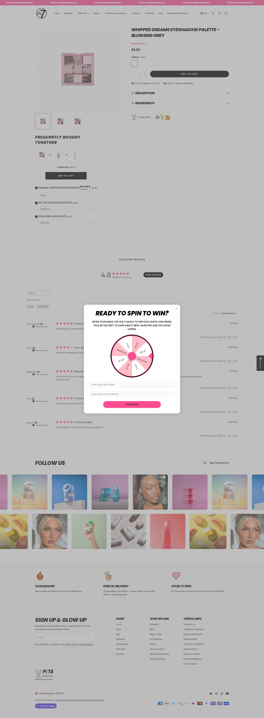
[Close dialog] (176, 308)
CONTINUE (132, 404)
